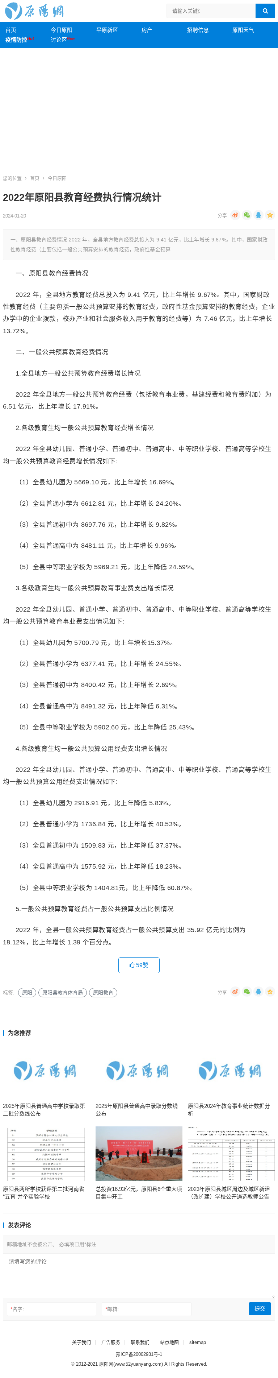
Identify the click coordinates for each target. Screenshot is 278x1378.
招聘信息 (198, 30)
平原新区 (107, 30)
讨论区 (63, 40)
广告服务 (110, 1342)
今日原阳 (61, 30)
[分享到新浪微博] (235, 215)
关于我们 (81, 1342)
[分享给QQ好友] (258, 215)
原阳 (27, 993)
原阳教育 (103, 993)
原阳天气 (243, 30)
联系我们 (140, 1342)
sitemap (197, 1342)
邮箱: (112, 1309)
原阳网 (106, 1364)
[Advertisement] (139, 115)
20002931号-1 (147, 1354)
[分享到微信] (247, 215)
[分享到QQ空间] (270, 215)
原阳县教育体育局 (62, 993)
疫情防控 (19, 40)
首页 (10, 30)
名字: (17, 1309)
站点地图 (169, 1342)
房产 (147, 30)
